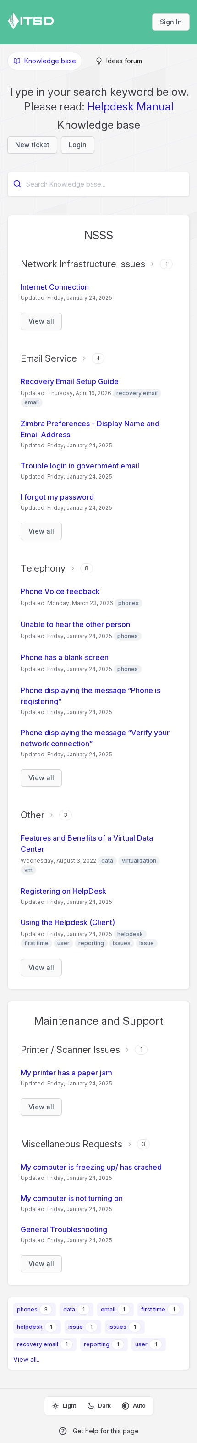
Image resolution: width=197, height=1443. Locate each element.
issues (117, 1326)
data (69, 1309)
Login (78, 145)
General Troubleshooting (64, 1229)
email (108, 1309)
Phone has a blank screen (65, 657)
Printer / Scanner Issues (70, 1049)
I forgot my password (57, 496)
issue (75, 1326)
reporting (96, 1344)
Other (32, 815)
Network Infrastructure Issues (83, 264)
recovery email (37, 1344)
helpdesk (30, 1326)
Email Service (49, 358)
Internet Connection (55, 287)
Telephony (43, 568)
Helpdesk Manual (130, 106)
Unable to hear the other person (75, 624)
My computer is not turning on (72, 1198)
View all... (27, 1359)
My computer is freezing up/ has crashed (91, 1167)
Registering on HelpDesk (63, 891)
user (141, 1344)
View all (41, 321)
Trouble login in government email (80, 465)
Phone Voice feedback (60, 591)
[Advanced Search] (17, 183)
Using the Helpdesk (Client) (68, 922)
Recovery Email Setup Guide (70, 381)
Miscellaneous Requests (71, 1144)
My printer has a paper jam (66, 1072)
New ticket (32, 145)
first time (153, 1309)
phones (27, 1309)
